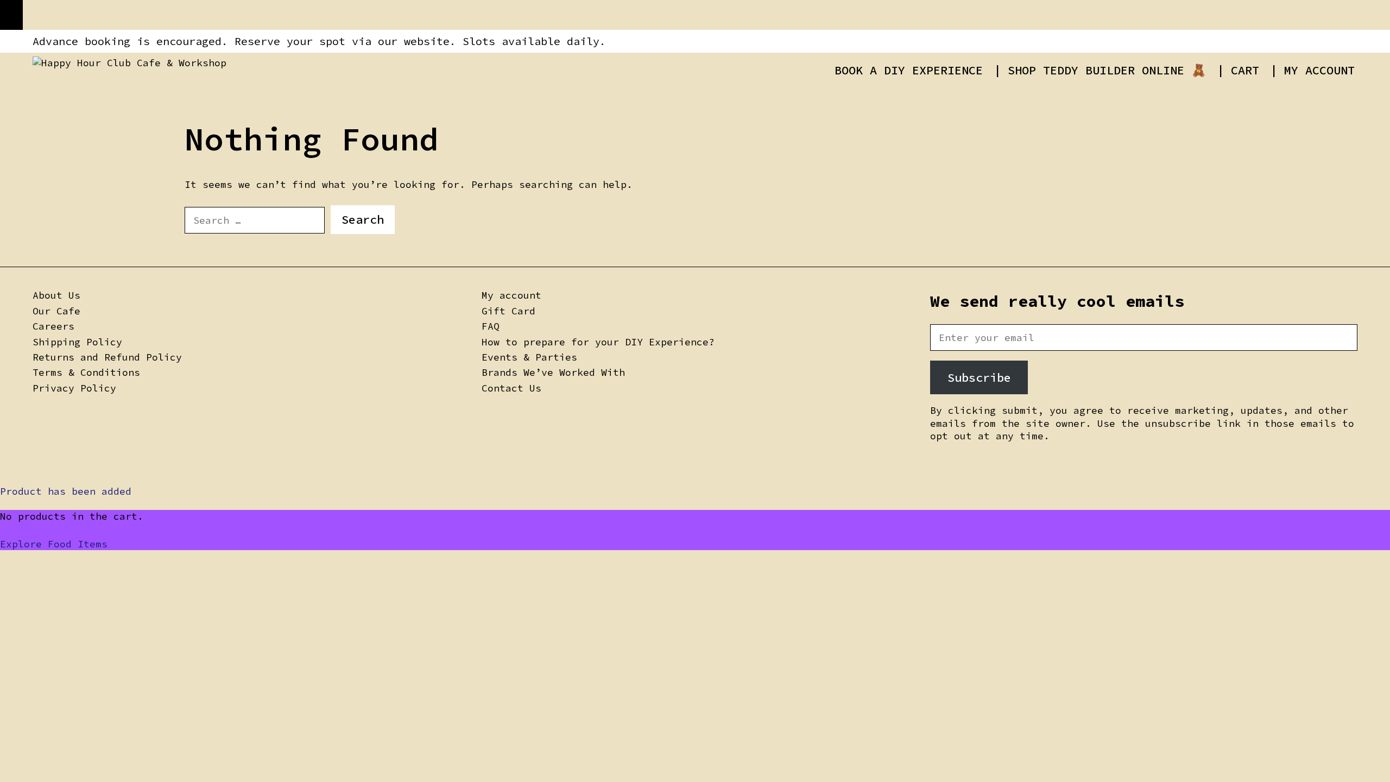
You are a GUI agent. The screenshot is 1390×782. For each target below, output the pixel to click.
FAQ (491, 326)
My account (511, 295)
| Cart (1238, 70)
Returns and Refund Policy (107, 357)
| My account (1312, 70)
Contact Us (511, 388)
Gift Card (508, 311)
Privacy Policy (74, 388)
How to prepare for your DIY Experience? (598, 342)
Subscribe (979, 377)
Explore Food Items (54, 544)
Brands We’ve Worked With (553, 372)
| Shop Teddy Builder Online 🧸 (1100, 70)
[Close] (11, 15)
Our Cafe (56, 311)
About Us (56, 295)
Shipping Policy (77, 342)
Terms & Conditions (86, 372)
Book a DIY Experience (909, 70)
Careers (53, 326)
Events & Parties (529, 357)
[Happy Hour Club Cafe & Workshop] (129, 61)
